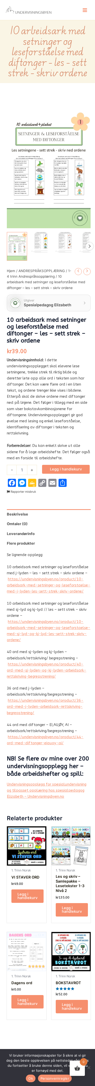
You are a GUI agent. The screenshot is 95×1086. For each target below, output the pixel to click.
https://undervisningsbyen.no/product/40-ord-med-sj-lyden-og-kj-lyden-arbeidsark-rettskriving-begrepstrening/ (46, 670)
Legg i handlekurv (66, 469)
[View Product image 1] (17, 246)
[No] (88, 1067)
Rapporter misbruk (23, 491)
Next (89, 246)
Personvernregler (55, 1078)
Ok (30, 1078)
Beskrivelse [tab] (17, 514)
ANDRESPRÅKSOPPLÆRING (41, 271)
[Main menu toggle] (85, 10)
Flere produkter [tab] (21, 543)
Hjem (11, 271)
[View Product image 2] (41, 242)
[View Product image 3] (65, 242)
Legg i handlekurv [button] (27, 896)
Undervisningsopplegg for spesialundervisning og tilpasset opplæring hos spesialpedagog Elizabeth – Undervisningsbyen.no (46, 790)
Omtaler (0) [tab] (17, 524)
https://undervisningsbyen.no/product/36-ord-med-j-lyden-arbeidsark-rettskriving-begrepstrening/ (45, 706)
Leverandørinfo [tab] (21, 533)
